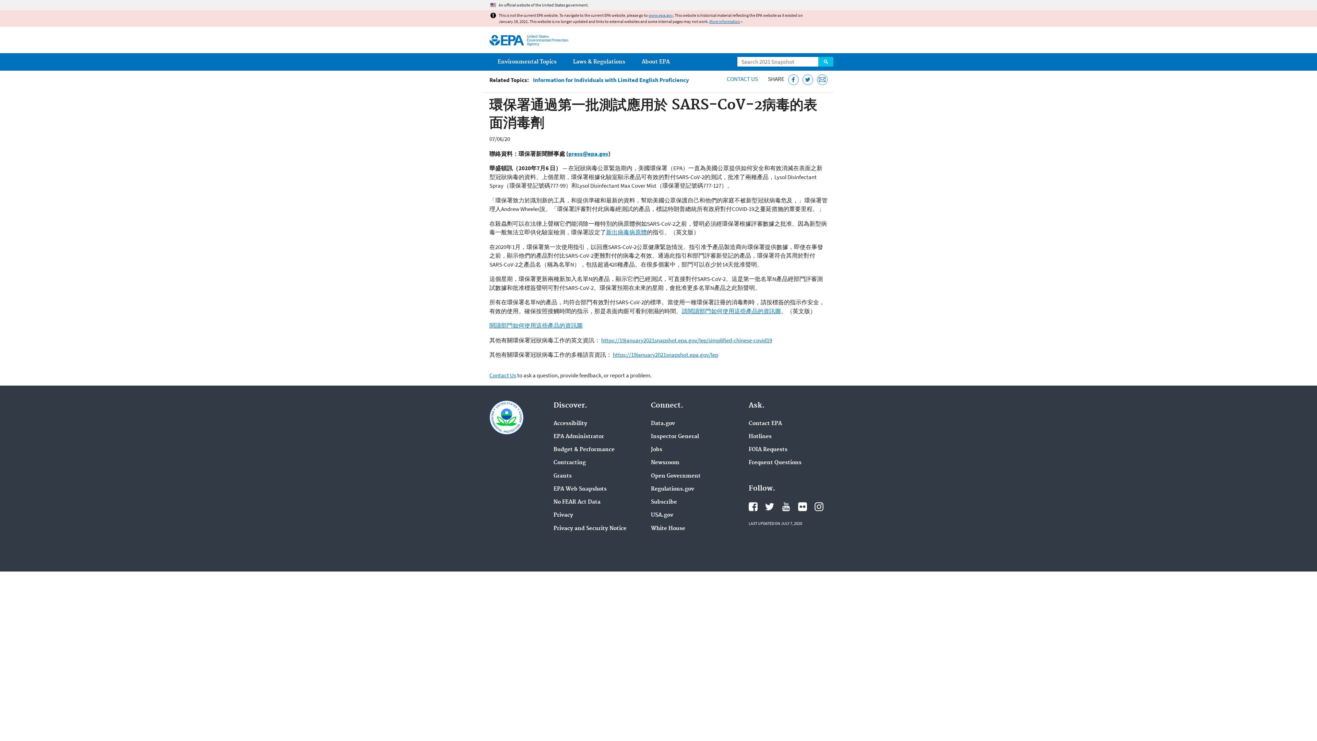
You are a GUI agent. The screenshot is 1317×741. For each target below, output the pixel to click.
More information (724, 21)
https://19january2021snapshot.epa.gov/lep (665, 354)
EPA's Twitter (769, 506)
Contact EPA (765, 424)
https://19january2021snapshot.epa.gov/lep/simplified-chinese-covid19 (686, 340)
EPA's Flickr (802, 506)
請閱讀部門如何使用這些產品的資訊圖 (731, 311)
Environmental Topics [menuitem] (527, 62)
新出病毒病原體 (626, 232)
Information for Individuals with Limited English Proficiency (611, 80)
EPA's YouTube (786, 506)
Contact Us (742, 79)
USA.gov (662, 515)
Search (825, 62)
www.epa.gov (661, 15)
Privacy (563, 515)
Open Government (676, 476)
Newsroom (665, 463)
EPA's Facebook (753, 506)
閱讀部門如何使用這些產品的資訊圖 (536, 325)
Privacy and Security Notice (590, 529)
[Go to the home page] (506, 40)
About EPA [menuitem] (656, 62)
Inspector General (675, 437)
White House (668, 529)
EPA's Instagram (819, 506)
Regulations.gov (672, 489)
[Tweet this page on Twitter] (808, 79)
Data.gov (663, 424)
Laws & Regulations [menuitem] (599, 62)
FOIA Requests (768, 450)
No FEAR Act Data (577, 502)
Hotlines (760, 437)
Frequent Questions (775, 463)
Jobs (656, 450)
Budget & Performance (584, 450)
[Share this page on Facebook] (793, 79)
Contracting (570, 463)
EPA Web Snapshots (580, 489)
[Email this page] (822, 79)
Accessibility (570, 424)
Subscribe (664, 502)
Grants (563, 476)
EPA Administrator (579, 437)
